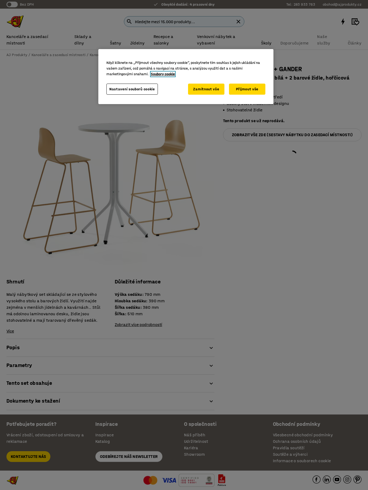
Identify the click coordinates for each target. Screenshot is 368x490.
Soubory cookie (163, 74)
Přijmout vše (247, 89)
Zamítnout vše (206, 89)
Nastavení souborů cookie (132, 89)
